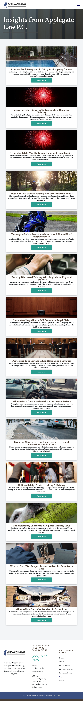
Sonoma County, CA (12, 671)
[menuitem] (69, 658)
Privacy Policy (56, 695)
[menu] (78, 4)
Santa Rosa (16, 668)
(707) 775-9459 (39, 657)
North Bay (20, 665)
